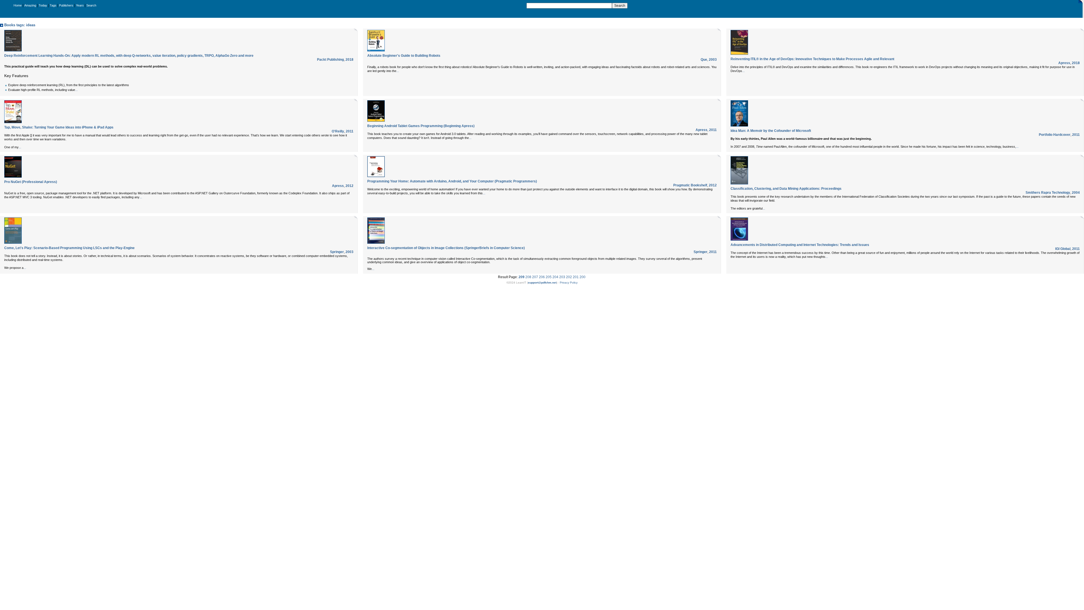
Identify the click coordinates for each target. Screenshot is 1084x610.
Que (704, 60)
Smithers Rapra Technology (1048, 193)
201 (576, 277)
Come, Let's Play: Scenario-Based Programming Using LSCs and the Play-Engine (69, 248)
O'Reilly (338, 131)
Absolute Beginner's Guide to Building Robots (403, 56)
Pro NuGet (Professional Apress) (30, 182)
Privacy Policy (569, 282)
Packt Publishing (330, 60)
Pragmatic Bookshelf (690, 185)
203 (562, 277)
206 (542, 277)
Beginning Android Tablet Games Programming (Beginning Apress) (421, 126)
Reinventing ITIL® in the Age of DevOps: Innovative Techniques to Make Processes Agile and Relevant (812, 59)
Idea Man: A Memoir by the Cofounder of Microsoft (771, 131)
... (76, 90)
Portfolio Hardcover (1054, 135)
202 (569, 277)
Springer (337, 252)
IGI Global (1062, 249)
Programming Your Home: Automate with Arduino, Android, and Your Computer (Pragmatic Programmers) (452, 181)
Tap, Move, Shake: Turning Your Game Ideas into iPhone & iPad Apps (58, 127)
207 (535, 277)
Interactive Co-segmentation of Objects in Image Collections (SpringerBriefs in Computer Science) (446, 248)
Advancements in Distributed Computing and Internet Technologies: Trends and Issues (800, 245)
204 (555, 277)
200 (582, 277)
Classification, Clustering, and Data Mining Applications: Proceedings (786, 189)
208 (528, 277)
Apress (1064, 63)
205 (549, 277)
